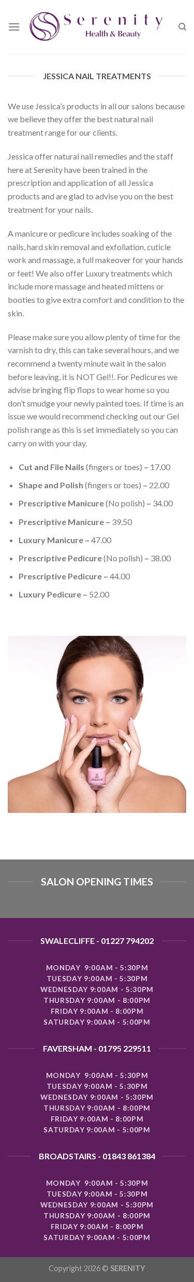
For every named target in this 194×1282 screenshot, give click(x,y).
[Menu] (14, 26)
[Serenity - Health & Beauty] (99, 27)
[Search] (182, 27)
